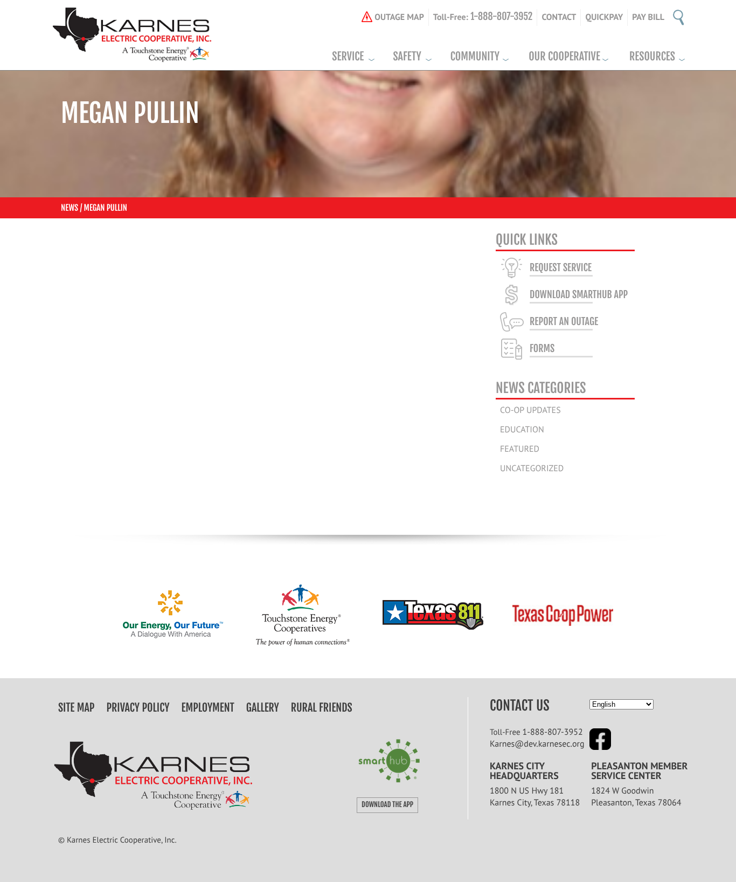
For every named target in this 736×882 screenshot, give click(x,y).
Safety (407, 56)
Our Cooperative (564, 56)
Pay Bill (648, 17)
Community (474, 56)
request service (561, 268)
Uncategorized (532, 468)
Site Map (76, 707)
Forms (542, 349)
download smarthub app (579, 295)
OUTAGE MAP (399, 17)
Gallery (262, 707)
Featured (519, 449)
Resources (652, 56)
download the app (387, 805)
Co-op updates (530, 410)
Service (348, 56)
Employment (208, 707)
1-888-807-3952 (553, 732)
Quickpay (604, 17)
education (522, 429)
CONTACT (558, 17)
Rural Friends (321, 707)
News (69, 208)
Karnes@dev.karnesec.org (537, 744)
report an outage (564, 322)
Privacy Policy (138, 707)
